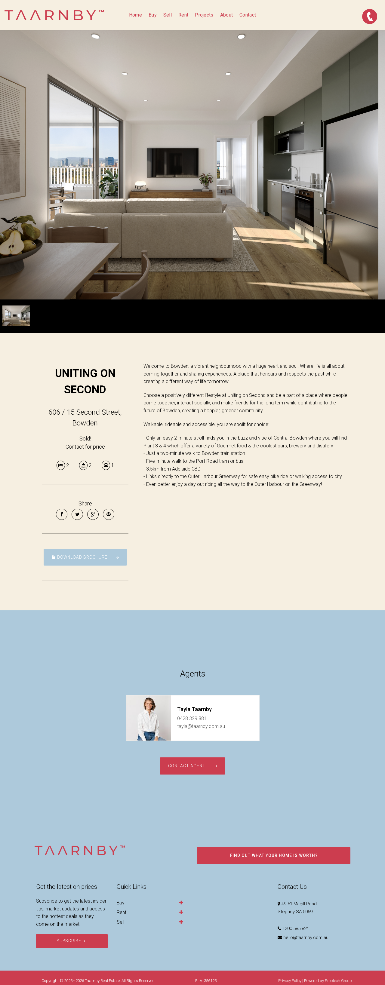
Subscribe (69, 940)
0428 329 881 (192, 718)
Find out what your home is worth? (274, 855)
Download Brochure (81, 557)
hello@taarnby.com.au (305, 937)
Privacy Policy (289, 980)
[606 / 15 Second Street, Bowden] (192, 164)
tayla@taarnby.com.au (201, 726)
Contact (247, 15)
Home (135, 15)
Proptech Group (338, 980)
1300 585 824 (295, 928)
